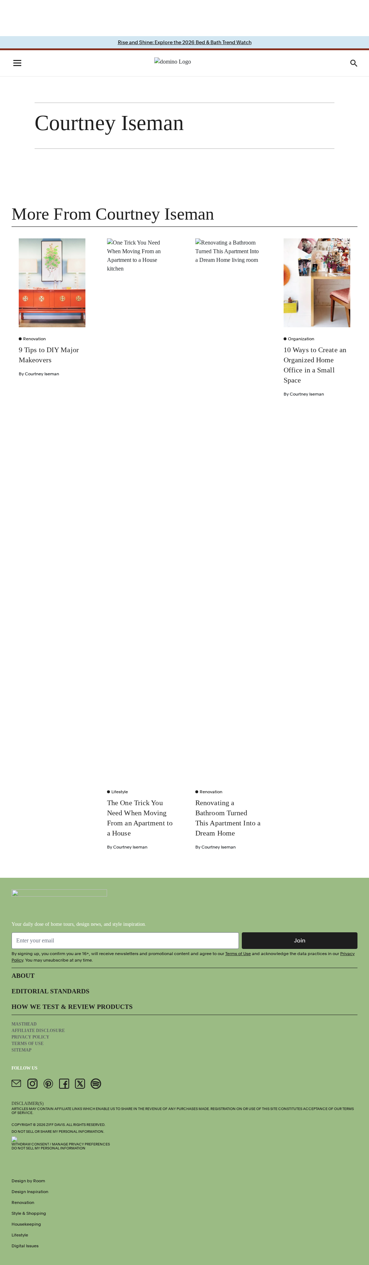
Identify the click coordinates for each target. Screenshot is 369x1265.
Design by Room (28, 1180)
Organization (301, 338)
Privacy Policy (30, 1037)
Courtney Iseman (42, 373)
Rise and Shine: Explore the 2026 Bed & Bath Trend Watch (185, 42)
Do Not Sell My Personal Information (48, 1148)
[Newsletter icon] (17, 1084)
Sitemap (21, 1050)
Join (300, 940)
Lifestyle (119, 791)
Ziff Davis (55, 1124)
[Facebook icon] (64, 1084)
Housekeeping (26, 1224)
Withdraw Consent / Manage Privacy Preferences (61, 1144)
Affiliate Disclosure (38, 1030)
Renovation (34, 338)
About (23, 975)
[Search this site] (353, 63)
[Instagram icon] (32, 1084)
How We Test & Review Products (72, 1006)
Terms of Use (238, 953)
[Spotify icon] (96, 1084)
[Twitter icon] (80, 1084)
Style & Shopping (29, 1213)
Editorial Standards (50, 991)
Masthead (24, 1024)
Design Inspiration (30, 1191)
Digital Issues (25, 1245)
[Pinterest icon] (48, 1084)
